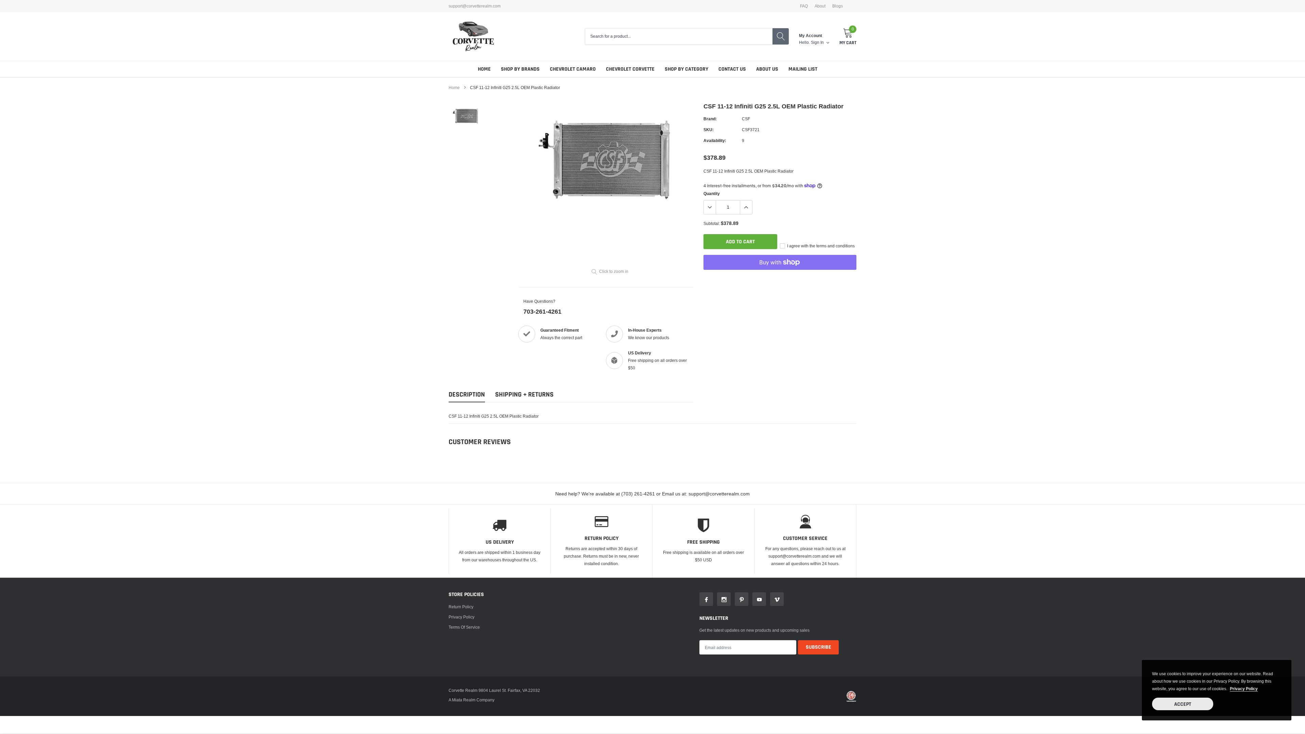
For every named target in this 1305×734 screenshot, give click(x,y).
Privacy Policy (461, 616)
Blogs (837, 6)
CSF (746, 118)
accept (1182, 704)
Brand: (710, 118)
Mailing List (802, 69)
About (820, 6)
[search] (780, 36)
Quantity (711, 193)
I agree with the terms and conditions (820, 245)
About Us (767, 69)
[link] (466, 116)
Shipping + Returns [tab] (524, 394)
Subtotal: (711, 223)
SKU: (708, 129)
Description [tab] (467, 394)
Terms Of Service (464, 627)
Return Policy (461, 606)
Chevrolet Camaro (573, 69)
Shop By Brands (520, 69)
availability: (714, 140)
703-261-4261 (542, 311)
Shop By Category (686, 69)
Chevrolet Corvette (630, 69)
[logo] (473, 36)
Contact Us (732, 69)
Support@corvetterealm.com (475, 6)
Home (484, 69)
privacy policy (1244, 688)
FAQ (804, 6)
